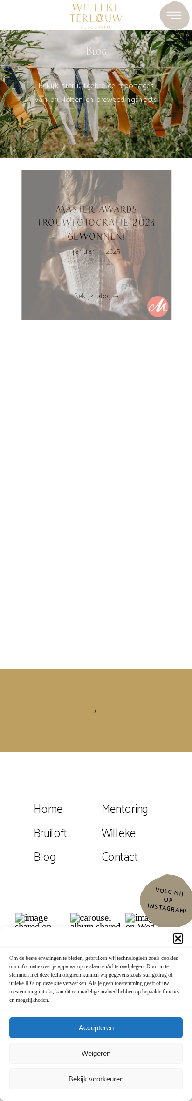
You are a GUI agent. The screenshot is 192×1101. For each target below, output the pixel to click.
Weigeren (96, 1053)
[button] (178, 938)
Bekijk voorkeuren (96, 1079)
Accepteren (96, 1028)
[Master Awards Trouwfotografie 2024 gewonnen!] (96, 245)
